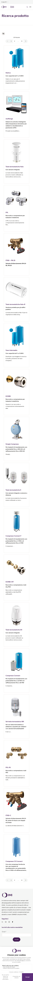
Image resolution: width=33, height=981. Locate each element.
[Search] (27, 7)
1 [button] (11, 41)
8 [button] (21, 41)
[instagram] (9, 922)
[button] (7, 41)
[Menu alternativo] (30, 7)
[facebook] (12, 922)
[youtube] (5, 922)
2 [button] (14, 41)
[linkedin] (2, 922)
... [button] (18, 41)
